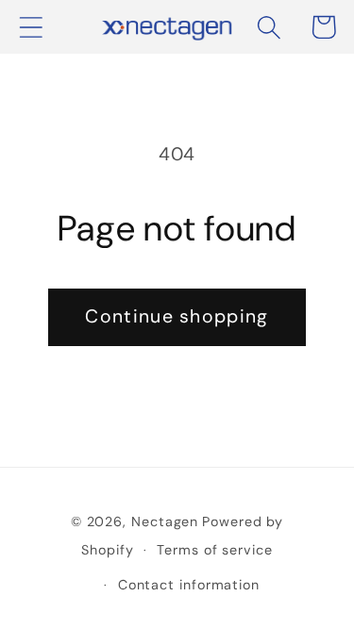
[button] (31, 27)
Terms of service (215, 549)
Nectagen (164, 521)
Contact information (189, 584)
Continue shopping (176, 316)
